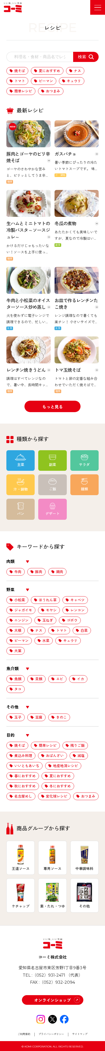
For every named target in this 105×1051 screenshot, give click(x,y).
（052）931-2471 (48, 975)
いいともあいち (26, 766)
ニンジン (21, 620)
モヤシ (51, 610)
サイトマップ (79, 1034)
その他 (12, 707)
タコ (17, 689)
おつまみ (53, 91)
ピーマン (46, 81)
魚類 (17, 679)
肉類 (10, 561)
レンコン (77, 610)
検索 (82, 57)
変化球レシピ (56, 796)
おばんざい (55, 755)
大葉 (17, 651)
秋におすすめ (25, 786)
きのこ (61, 717)
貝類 (38, 679)
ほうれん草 (48, 600)
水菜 (45, 640)
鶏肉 (59, 572)
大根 (17, 630)
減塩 (81, 755)
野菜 (10, 589)
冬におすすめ (60, 786)
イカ (80, 679)
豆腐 (38, 717)
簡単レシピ (23, 91)
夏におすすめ (49, 71)
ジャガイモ (23, 610)
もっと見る (52, 407)
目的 (10, 735)
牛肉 (17, 572)
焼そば (19, 71)
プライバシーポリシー (51, 1034)
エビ (59, 679)
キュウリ (74, 81)
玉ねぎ (47, 620)
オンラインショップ (52, 1000)
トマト (19, 81)
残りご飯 (77, 745)
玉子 (17, 717)
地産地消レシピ (65, 766)
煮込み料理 (23, 755)
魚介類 (12, 668)
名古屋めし (23, 796)
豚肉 (38, 572)
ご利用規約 (24, 1034)
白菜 (84, 630)
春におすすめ (25, 776)
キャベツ (77, 600)
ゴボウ (72, 620)
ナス (77, 71)
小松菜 (19, 600)
